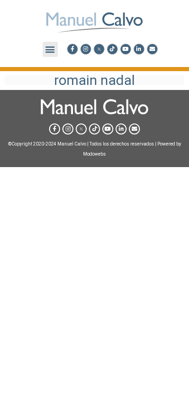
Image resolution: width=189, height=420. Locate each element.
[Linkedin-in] (139, 49)
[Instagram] (85, 49)
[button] (50, 49)
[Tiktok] (112, 49)
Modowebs (94, 154)
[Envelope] (152, 49)
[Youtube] (125, 49)
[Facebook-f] (72, 49)
